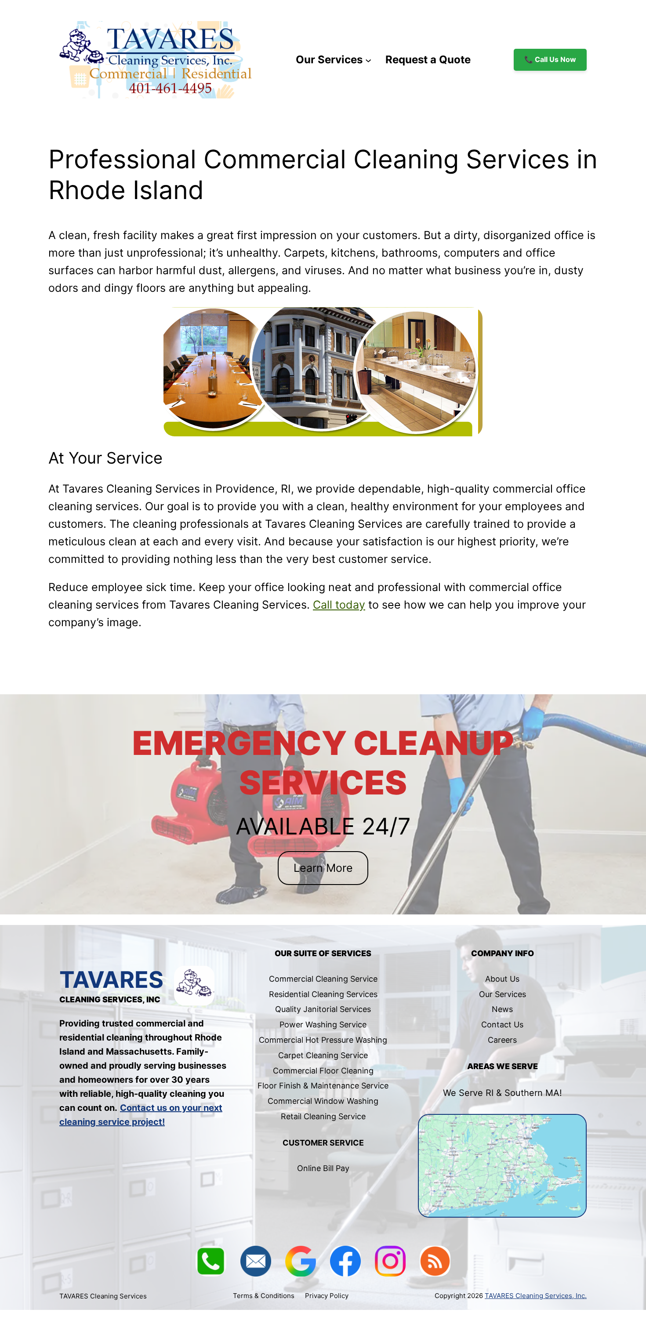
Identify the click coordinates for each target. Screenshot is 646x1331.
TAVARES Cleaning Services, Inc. (536, 1295)
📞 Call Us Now (550, 59)
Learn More (323, 867)
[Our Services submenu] (368, 60)
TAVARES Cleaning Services (103, 1296)
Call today (339, 604)
